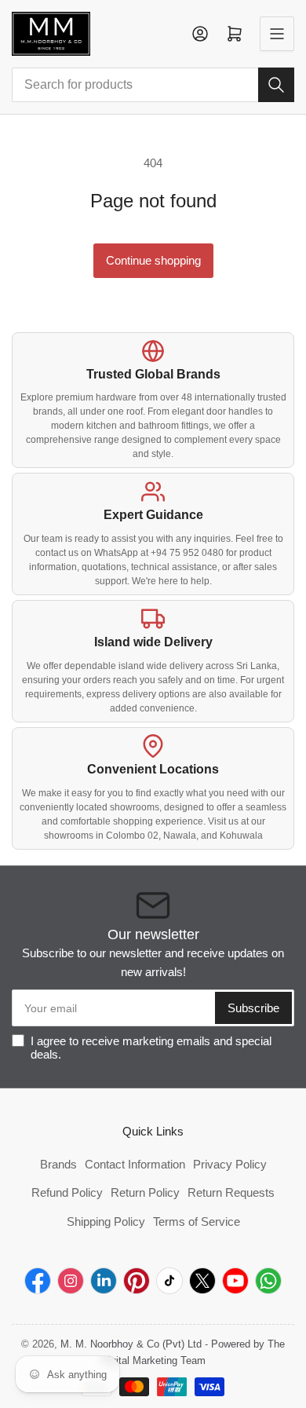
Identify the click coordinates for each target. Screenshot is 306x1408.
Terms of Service (196, 1221)
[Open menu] (277, 33)
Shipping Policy (106, 1221)
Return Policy (145, 1192)
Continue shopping (153, 260)
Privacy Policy (230, 1164)
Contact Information (135, 1164)
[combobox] (153, 85)
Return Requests (231, 1192)
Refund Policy (67, 1192)
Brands (58, 1164)
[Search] (276, 84)
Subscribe (253, 1008)
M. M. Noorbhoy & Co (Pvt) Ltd (131, 1344)
